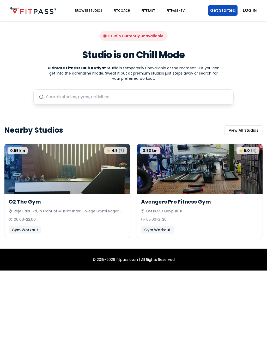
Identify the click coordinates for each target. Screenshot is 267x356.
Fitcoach (122, 10)
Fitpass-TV (176, 10)
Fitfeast (148, 10)
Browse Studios (88, 10)
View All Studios (243, 130)
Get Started (222, 10)
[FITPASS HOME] (33, 10)
